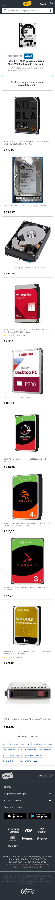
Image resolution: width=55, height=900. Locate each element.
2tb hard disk (45, 750)
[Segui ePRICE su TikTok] (51, 776)
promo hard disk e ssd (27, 761)
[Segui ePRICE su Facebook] (45, 776)
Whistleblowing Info (32, 867)
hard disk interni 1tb (33, 755)
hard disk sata (39, 744)
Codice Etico (26, 864)
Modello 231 (12, 864)
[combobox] (27, 10)
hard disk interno (10, 744)
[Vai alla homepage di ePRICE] (7, 776)
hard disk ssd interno (12, 755)
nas (50, 744)
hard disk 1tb (9, 761)
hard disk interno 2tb (27, 750)
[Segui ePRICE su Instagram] (40, 776)
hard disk (25, 744)
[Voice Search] (51, 10)
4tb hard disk (9, 750)
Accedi (43, 4)
